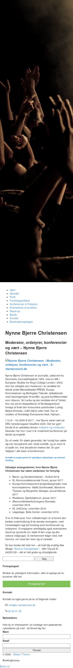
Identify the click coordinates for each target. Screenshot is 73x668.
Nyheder (14, 293)
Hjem (13, 290)
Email (6, 640)
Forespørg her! (36, 583)
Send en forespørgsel (26, 548)
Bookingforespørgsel (21, 321)
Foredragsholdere (20, 300)
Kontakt (14, 318)
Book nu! (5, 666)
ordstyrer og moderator (51, 427)
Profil (12, 297)
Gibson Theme (21, 654)
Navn (6, 631)
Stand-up (15, 311)
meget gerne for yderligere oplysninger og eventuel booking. (35, 459)
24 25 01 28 (14, 611)
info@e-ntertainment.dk (22, 605)
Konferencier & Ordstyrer (24, 304)
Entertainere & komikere (23, 307)
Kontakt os (10, 457)
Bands (13, 314)
